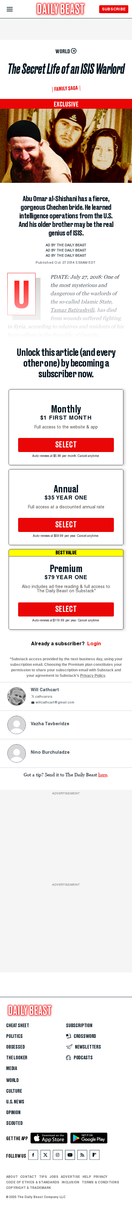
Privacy (101, 1176)
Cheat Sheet (17, 1025)
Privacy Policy (92, 675)
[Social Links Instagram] (58, 1156)
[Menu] (15, 9)
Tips (43, 1176)
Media (11, 1068)
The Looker (16, 1057)
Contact (28, 1176)
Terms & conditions (100, 1182)
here (102, 774)
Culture (14, 1091)
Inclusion (70, 1182)
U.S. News (15, 1101)
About (12, 1176)
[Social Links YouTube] (70, 1156)
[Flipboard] (94, 1156)
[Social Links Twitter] (45, 1156)
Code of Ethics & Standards (32, 1182)
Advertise (70, 1176)
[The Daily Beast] (61, 9)
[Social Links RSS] (82, 1156)
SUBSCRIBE (114, 9)
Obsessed (15, 1047)
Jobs (53, 1176)
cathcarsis (43, 697)
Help (87, 1176)
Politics (14, 1036)
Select (66, 445)
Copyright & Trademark (28, 1187)
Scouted (14, 1123)
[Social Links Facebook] (33, 1156)
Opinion (13, 1112)
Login (94, 644)
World (12, 1080)
